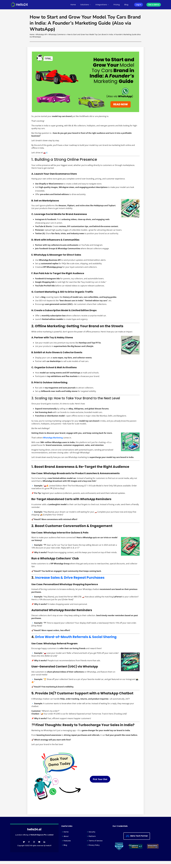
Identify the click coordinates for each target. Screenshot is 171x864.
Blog (126, 4)
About (66, 836)
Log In (138, 4)
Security (92, 832)
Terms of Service (95, 841)
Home (73, 4)
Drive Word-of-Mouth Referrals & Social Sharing (76, 637)
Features (67, 841)
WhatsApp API (41, 34)
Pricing (117, 4)
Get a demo (153, 4)
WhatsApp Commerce (57, 34)
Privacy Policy (94, 845)
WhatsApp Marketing (53, 437)
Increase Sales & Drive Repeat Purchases (69, 577)
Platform (92, 836)
